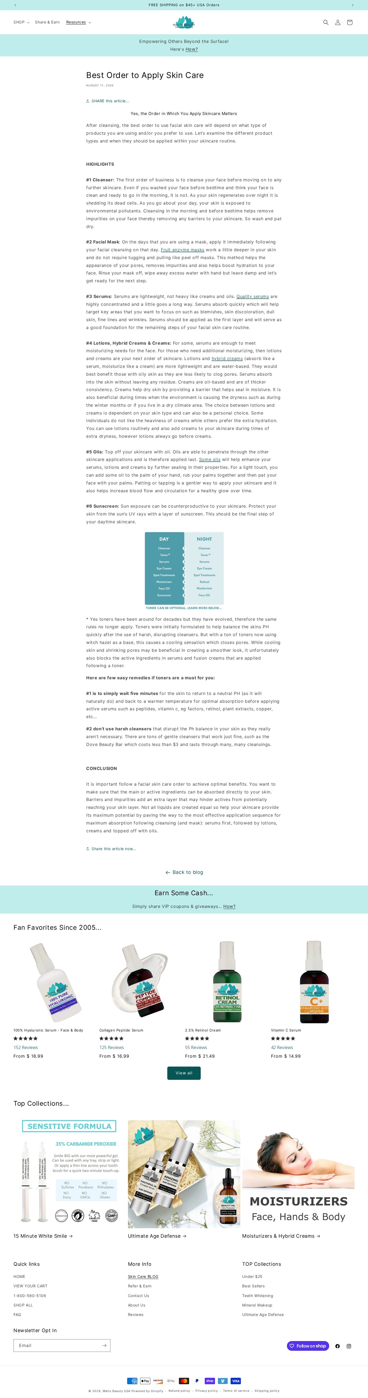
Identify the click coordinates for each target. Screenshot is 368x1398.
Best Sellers (253, 1286)
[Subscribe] (104, 1345)
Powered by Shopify (147, 1391)
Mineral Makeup (257, 1305)
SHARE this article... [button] (111, 101)
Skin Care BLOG (143, 1276)
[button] (21, 22)
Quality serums (253, 296)
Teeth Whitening (257, 1295)
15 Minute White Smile (40, 1236)
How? (192, 49)
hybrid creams (227, 358)
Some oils (209, 459)
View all (184, 1072)
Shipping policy (267, 1391)
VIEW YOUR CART (30, 1286)
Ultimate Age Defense (154, 1236)
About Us (136, 1305)
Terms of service (236, 1391)
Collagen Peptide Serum (121, 1030)
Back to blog (188, 872)
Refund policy (179, 1391)
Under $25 (252, 1276)
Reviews (136, 1314)
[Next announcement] (353, 5)
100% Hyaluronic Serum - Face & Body (48, 1030)
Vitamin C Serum (286, 1030)
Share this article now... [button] (114, 848)
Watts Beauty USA (116, 1391)
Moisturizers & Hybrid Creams (278, 1236)
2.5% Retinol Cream (203, 1030)
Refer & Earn (140, 1286)
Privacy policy (207, 1391)
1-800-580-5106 (29, 1295)
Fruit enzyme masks (182, 249)
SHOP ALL (23, 1305)
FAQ (17, 1314)
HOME (19, 1276)
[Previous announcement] (15, 5)
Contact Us (138, 1295)
